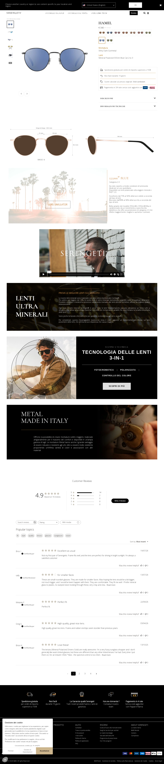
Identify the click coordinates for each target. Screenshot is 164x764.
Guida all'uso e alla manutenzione (110, 728)
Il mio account (79, 733)
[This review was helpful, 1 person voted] (141, 614)
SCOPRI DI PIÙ (117, 386)
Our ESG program (106, 741)
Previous (21, 93)
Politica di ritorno (80, 738)
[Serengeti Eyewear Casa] (14, 13)
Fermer (11, 751)
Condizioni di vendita (108, 761)
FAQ (76, 744)
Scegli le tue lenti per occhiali (109, 730)
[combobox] (48, 522)
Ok (135, 5)
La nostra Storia (136, 728)
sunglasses (58, 535)
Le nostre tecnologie (106, 733)
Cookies (151, 761)
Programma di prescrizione (108, 738)
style (23, 535)
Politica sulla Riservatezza (125, 761)
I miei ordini (79, 736)
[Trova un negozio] (148, 13)
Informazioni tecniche (112, 106)
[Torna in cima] (158, 757)
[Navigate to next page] (96, 674)
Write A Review (120, 501)
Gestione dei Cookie (140, 761)
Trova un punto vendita (82, 730)
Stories (134, 13)
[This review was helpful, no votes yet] (141, 565)
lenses (39, 535)
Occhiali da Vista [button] (78, 13)
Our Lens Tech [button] (99, 13)
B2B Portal (97, 761)
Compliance (135, 736)
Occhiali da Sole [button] (54, 13)
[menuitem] (54, 13)
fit (17, 535)
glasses (48, 535)
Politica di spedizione (82, 741)
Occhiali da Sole (13, 19)
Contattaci (78, 728)
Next (26, 93)
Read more (111, 585)
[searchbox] (24, 522)
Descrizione (106, 98)
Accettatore (44, 751)
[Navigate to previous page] (67, 674)
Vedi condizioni (139, 82)
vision (68, 535)
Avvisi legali (158, 761)
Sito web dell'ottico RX (107, 736)
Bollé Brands (135, 730)
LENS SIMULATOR (57, 204)
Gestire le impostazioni (27, 751)
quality (31, 535)
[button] (5, 759)
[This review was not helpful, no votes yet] (145, 565)
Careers (133, 733)
